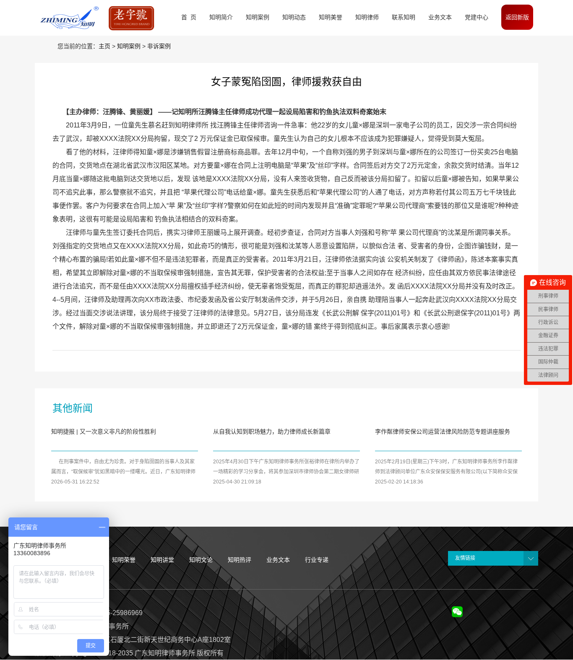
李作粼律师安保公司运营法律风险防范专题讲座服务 (442, 431)
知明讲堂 (162, 559)
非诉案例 (159, 46)
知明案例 (129, 46)
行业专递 (316, 559)
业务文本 (278, 559)
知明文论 (201, 559)
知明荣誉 (123, 559)
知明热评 (239, 559)
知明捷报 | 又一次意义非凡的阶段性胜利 (103, 431)
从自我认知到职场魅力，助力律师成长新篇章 (272, 431)
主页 (104, 46)
